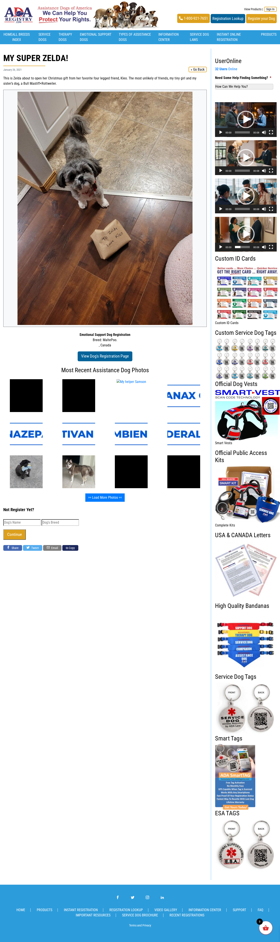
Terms (132, 925)
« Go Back (198, 69)
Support (239, 910)
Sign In (270, 9)
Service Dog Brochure (140, 915)
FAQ (260, 910)
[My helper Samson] (26, 395)
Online (226, 69)
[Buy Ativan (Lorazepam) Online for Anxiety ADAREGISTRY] (78, 433)
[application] (246, 119)
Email (54, 548)
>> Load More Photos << (105, 497)
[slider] (242, 132)
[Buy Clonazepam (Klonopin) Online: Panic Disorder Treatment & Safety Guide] (26, 433)
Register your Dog (261, 18)
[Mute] (264, 132)
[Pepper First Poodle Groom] (26, 471)
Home (8, 34)
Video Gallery (165, 910)
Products (268, 34)
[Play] (221, 132)
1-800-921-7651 (195, 18)
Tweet (35, 548)
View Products (252, 9)
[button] (246, 119)
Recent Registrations (187, 915)
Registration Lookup (227, 18)
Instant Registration (81, 910)
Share (15, 548)
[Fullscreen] (271, 132)
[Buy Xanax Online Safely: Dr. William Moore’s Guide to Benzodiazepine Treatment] (183, 395)
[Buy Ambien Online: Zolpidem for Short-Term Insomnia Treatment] (131, 433)
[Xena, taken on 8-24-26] (78, 471)
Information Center (205, 910)
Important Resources (93, 915)
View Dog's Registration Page (105, 356)
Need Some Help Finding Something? (243, 78)
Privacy (146, 925)
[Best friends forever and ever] (131, 471)
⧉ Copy (70, 548)
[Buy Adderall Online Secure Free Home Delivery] (183, 433)
